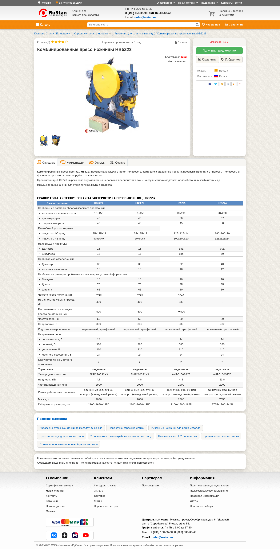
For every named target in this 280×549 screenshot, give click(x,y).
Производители (55, 506)
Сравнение (235, 24)
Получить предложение (219, 50)
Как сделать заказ (105, 485)
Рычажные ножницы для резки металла (175, 427)
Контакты (227, 2)
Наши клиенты (55, 490)
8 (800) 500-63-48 (160, 13)
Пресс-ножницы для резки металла (62, 436)
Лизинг (98, 500)
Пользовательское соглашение (209, 490)
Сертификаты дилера (59, 485)
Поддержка (208, 2)
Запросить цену (219, 42)
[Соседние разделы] (110, 34)
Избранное (213, 24)
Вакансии (52, 500)
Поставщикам (150, 485)
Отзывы (50, 511)
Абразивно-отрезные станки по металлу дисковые (71, 427)
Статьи (194, 500)
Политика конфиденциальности (210, 485)
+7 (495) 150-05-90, (161, 532)
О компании (165, 2)
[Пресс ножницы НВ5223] (112, 95)
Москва (46, 2)
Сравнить (209, 59)
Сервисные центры (106, 506)
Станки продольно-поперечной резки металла (69, 444)
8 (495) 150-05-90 (136, 13)
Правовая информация (204, 495)
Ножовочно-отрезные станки (126, 427)
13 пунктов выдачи (70, 2)
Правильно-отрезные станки (221, 436)
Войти (238, 2)
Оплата (98, 490)
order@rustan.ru (162, 537)
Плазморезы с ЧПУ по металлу (177, 436)
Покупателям (186, 2)
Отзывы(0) (43, 42)
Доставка (99, 495)
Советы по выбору (201, 506)
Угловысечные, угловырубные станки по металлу (121, 436)
